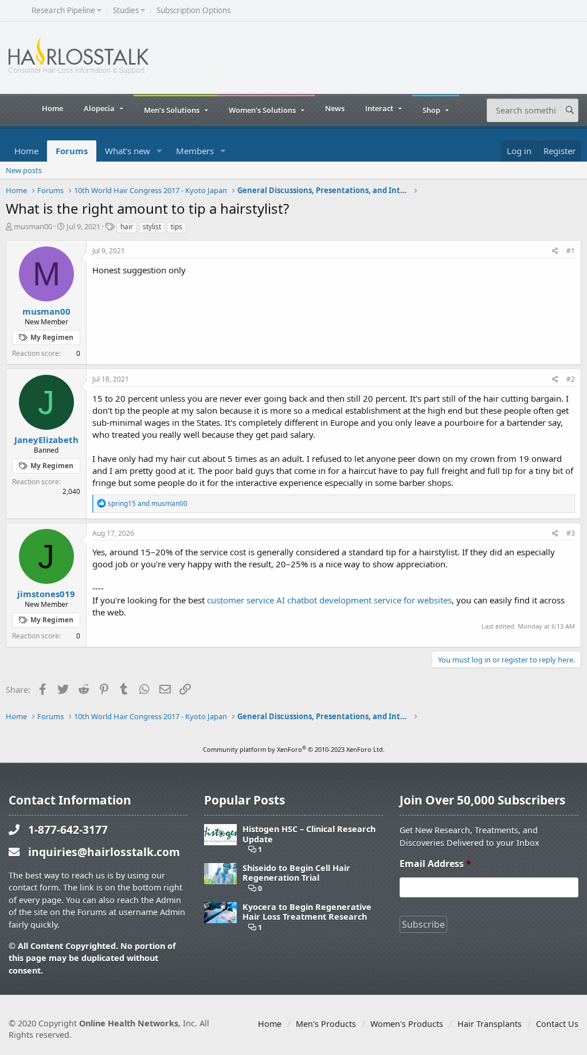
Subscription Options (193, 10)
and (147, 503)
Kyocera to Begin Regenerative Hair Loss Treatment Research (306, 912)
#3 (570, 533)
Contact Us (557, 1023)
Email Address (435, 864)
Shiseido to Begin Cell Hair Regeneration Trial (296, 873)
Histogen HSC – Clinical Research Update (308, 834)
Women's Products (406, 1023)
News (335, 108)
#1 (570, 251)
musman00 (33, 226)
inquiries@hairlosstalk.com (104, 852)
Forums (72, 150)
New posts (24, 170)
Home (52, 108)
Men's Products (326, 1023)
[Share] (555, 251)
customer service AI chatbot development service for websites (329, 600)
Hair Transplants (489, 1023)
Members (195, 150)
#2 (570, 379)
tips (176, 227)
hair (126, 227)
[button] (159, 151)
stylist (152, 227)
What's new (127, 150)
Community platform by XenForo (294, 749)
